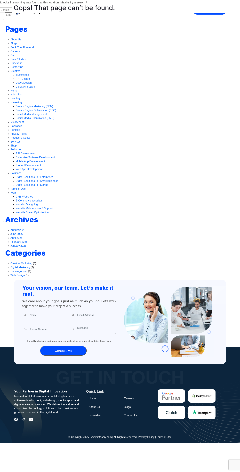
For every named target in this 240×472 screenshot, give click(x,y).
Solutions (15, 173)
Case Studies (18, 59)
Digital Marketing (20, 267)
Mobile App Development (30, 161)
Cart (12, 55)
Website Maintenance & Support (34, 208)
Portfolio (15, 129)
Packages (16, 126)
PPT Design (23, 78)
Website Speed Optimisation (32, 212)
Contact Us (16, 67)
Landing (15, 98)
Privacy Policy (18, 133)
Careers (15, 51)
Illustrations (22, 74)
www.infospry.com (101, 437)
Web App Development (29, 169)
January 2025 (18, 245)
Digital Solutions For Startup (32, 184)
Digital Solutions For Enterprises (34, 177)
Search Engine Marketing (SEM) (34, 106)
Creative (15, 71)
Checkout (16, 63)
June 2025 (16, 234)
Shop (13, 145)
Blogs (13, 43)
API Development (26, 153)
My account (17, 122)
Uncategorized (18, 271)
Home (13, 90)
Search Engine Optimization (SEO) (36, 110)
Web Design (17, 275)
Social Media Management (31, 114)
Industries (16, 94)
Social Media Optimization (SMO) (35, 118)
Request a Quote (20, 137)
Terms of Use (18, 188)
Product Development (28, 165)
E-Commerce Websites (29, 200)
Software (15, 149)
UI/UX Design (24, 82)
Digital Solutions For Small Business (37, 181)
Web (13, 192)
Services (15, 141)
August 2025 (17, 230)
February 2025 (18, 241)
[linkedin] (31, 419)
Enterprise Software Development (35, 157)
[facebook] (16, 419)
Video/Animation (25, 86)
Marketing (16, 102)
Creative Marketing (21, 263)
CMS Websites (24, 196)
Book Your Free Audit (22, 47)
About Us (15, 39)
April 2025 (16, 237)
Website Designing (27, 204)
